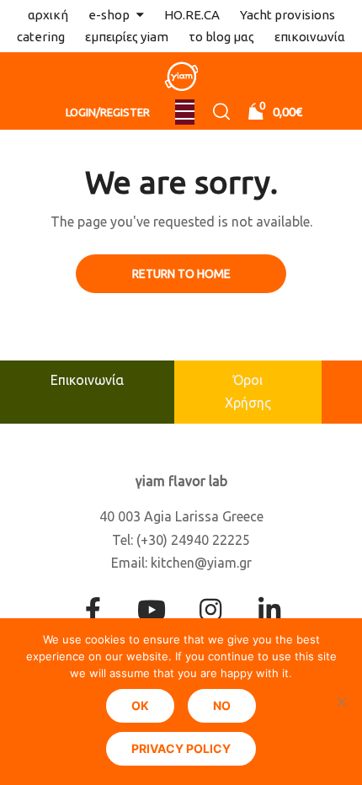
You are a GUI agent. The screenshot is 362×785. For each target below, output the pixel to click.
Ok (140, 705)
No (222, 705)
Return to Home (181, 273)
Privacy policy (181, 748)
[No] (341, 701)
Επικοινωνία (87, 379)
